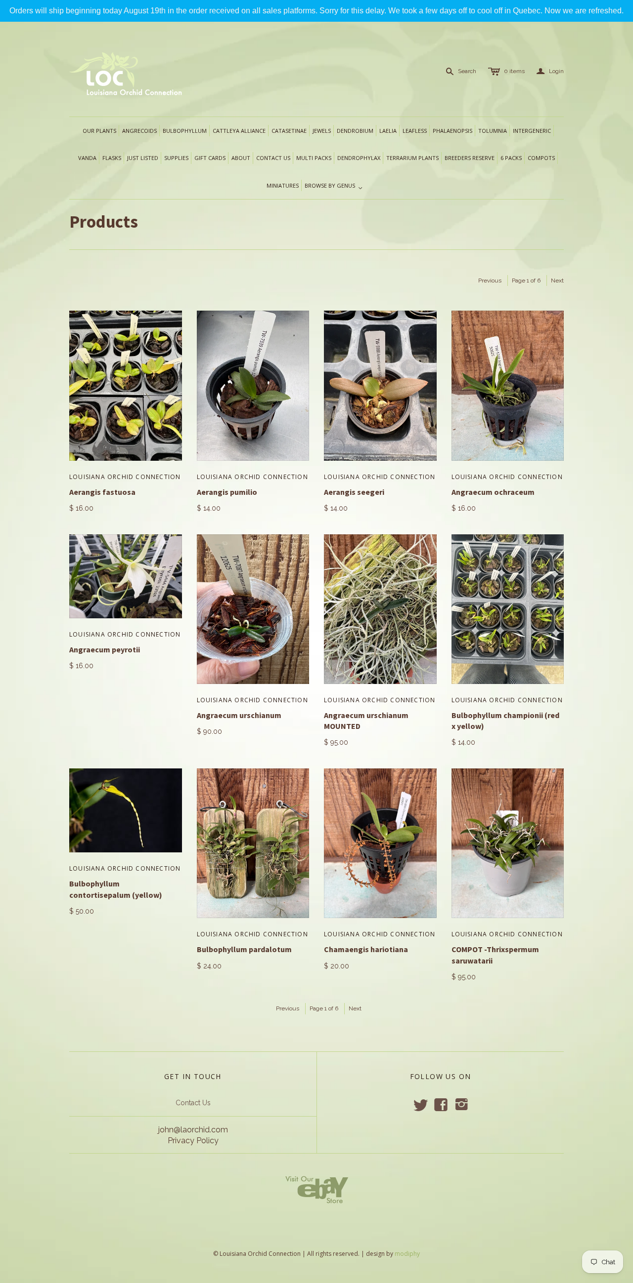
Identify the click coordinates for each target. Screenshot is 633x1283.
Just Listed (142, 157)
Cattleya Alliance (239, 130)
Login (550, 71)
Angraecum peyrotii (104, 649)
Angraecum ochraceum (493, 492)
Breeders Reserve (470, 157)
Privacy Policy (193, 1140)
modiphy (407, 1253)
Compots (541, 157)
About (240, 157)
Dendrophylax (358, 157)
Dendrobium (355, 130)
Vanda (87, 157)
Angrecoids (139, 130)
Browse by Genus (334, 186)
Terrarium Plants (412, 157)
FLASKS (111, 157)
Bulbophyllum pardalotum (244, 949)
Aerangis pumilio (227, 492)
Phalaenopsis (452, 130)
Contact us (273, 157)
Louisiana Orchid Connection (125, 477)
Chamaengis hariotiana (366, 949)
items (514, 71)
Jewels (322, 130)
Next (557, 280)
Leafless (415, 130)
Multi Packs (313, 157)
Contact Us (193, 1103)
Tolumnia (492, 130)
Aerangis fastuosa (102, 492)
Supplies (176, 157)
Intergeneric (532, 130)
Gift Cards (210, 157)
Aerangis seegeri (354, 492)
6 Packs (511, 157)
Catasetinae (289, 130)
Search (467, 71)
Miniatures (283, 185)
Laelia (388, 130)
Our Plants (99, 130)
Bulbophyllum (185, 130)
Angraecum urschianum (239, 715)
